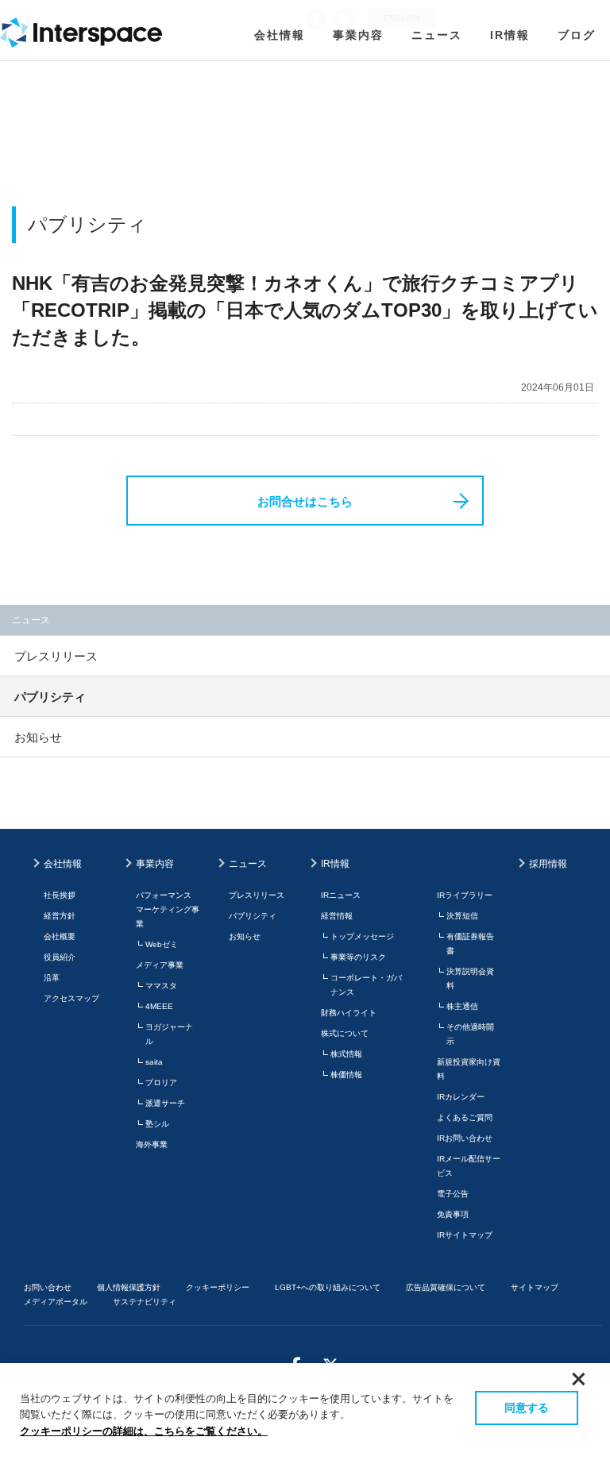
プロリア (161, 1082)
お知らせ (38, 737)
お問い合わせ (47, 1287)
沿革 (52, 977)
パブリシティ (50, 696)
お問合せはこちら (305, 501)
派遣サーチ (165, 1103)
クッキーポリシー (217, 1287)
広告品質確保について (445, 1287)
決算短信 (462, 915)
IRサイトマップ (464, 1235)
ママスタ (161, 985)
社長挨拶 (59, 895)
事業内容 (358, 35)
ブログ (577, 35)
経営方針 (59, 915)
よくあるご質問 (464, 1117)
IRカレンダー (461, 1096)
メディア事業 (159, 965)
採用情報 (548, 863)
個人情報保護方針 (128, 1287)
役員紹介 (59, 957)
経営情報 (337, 915)
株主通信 (462, 1006)
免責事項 (453, 1214)
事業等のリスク (358, 957)
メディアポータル (55, 1301)
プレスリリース (56, 656)
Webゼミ (161, 944)
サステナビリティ (144, 1301)
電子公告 (453, 1193)
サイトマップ (534, 1287)
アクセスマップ (71, 998)
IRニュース (341, 895)
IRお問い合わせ (464, 1138)
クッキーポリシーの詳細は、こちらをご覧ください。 (144, 1431)
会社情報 (279, 35)
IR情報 (510, 35)
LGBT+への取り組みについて (327, 1287)
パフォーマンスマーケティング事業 (167, 909)
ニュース (436, 35)
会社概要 (59, 936)
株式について (345, 1033)
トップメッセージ (362, 936)
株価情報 (346, 1074)
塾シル (157, 1123)
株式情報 (346, 1054)
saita (154, 1061)
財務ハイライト (348, 1012)
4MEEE (159, 1006)
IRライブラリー (464, 895)
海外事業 (152, 1144)
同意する (526, 1407)
